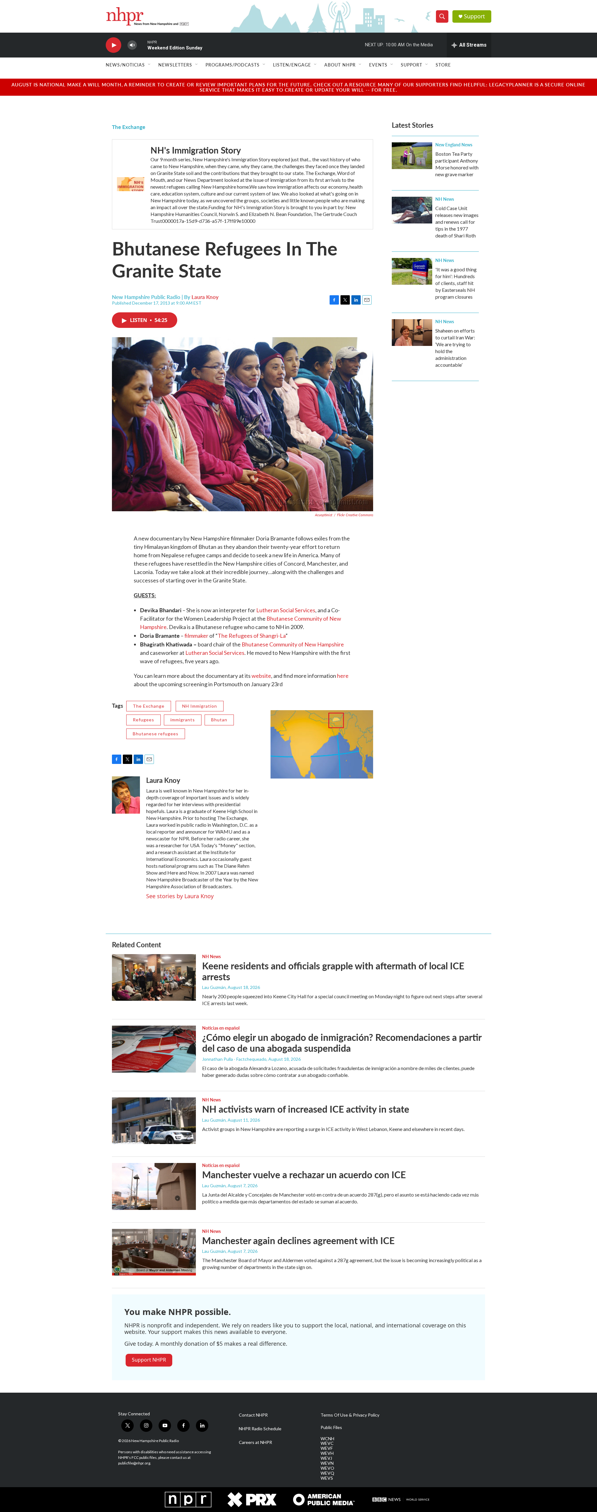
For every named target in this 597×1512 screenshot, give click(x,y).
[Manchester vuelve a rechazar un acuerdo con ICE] (154, 1186)
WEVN (327, 1463)
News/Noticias (125, 65)
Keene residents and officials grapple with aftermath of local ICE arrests (333, 971)
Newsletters (175, 65)
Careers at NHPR (255, 1442)
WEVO (327, 1468)
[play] (113, 45)
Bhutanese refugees (155, 733)
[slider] (142, 45)
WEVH (327, 1453)
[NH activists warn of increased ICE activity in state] (154, 1120)
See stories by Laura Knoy (180, 896)
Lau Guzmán (214, 987)
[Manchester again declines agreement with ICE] (154, 1252)
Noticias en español (220, 1028)
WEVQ (327, 1473)
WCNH (327, 1438)
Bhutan (219, 719)
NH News (444, 199)
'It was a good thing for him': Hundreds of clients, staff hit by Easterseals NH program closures (456, 283)
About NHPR (340, 65)
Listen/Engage (292, 65)
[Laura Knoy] (126, 795)
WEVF (327, 1448)
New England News (453, 144)
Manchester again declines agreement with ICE (298, 1240)
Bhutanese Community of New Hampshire (293, 644)
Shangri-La (272, 635)
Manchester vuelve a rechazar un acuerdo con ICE (304, 1174)
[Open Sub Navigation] (149, 64)
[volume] (132, 45)
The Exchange (128, 127)
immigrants (182, 719)
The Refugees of (239, 635)
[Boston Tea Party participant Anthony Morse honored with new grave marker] (412, 155)
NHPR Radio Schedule (260, 1428)
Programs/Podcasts (233, 65)
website (261, 675)
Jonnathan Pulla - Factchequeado (234, 1059)
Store (443, 65)
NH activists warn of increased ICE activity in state (305, 1108)
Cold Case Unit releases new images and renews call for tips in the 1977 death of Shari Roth (457, 221)
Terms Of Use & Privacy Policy (350, 1415)
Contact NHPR (253, 1415)
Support (474, 16)
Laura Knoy (205, 297)
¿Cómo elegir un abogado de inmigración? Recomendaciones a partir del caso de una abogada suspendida (341, 1043)
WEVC (327, 1443)
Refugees (143, 719)
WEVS (327, 1478)
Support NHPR (149, 1359)
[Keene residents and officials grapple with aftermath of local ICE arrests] (154, 977)
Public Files (331, 1427)
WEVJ (326, 1458)
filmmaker (196, 635)
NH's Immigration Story (195, 150)
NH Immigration (199, 706)
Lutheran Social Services (285, 610)
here (343, 675)
